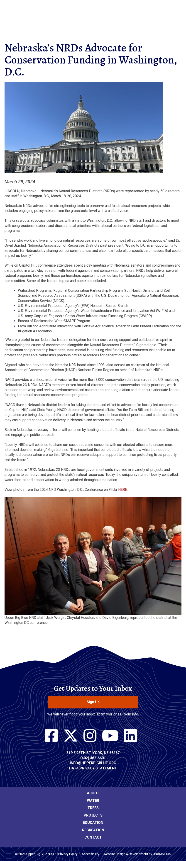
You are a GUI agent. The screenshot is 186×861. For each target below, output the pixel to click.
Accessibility (90, 854)
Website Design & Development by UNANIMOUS (137, 854)
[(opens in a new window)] (51, 736)
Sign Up (93, 702)
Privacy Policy (68, 854)
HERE (122, 489)
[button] (84, 176)
